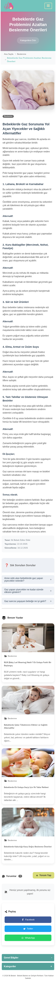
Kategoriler (28, 966)
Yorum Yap (45, 875)
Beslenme (21, 54)
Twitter (30, 928)
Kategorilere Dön (28, 40)
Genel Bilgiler (28, 957)
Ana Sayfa (8, 54)
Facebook (30, 919)
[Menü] (48, 6)
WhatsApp (30, 938)
